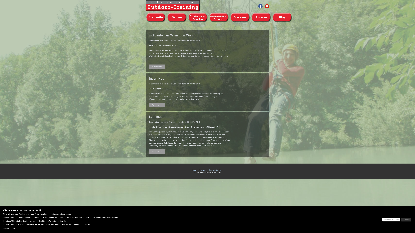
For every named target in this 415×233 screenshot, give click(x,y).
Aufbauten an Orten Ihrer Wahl (171, 35)
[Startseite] (173, 5)
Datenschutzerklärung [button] (11, 228)
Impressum (203, 170)
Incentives (156, 78)
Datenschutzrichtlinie (216, 170)
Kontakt (194, 170)
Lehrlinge (155, 117)
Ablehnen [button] (406, 220)
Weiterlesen (157, 67)
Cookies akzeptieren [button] (391, 220)
